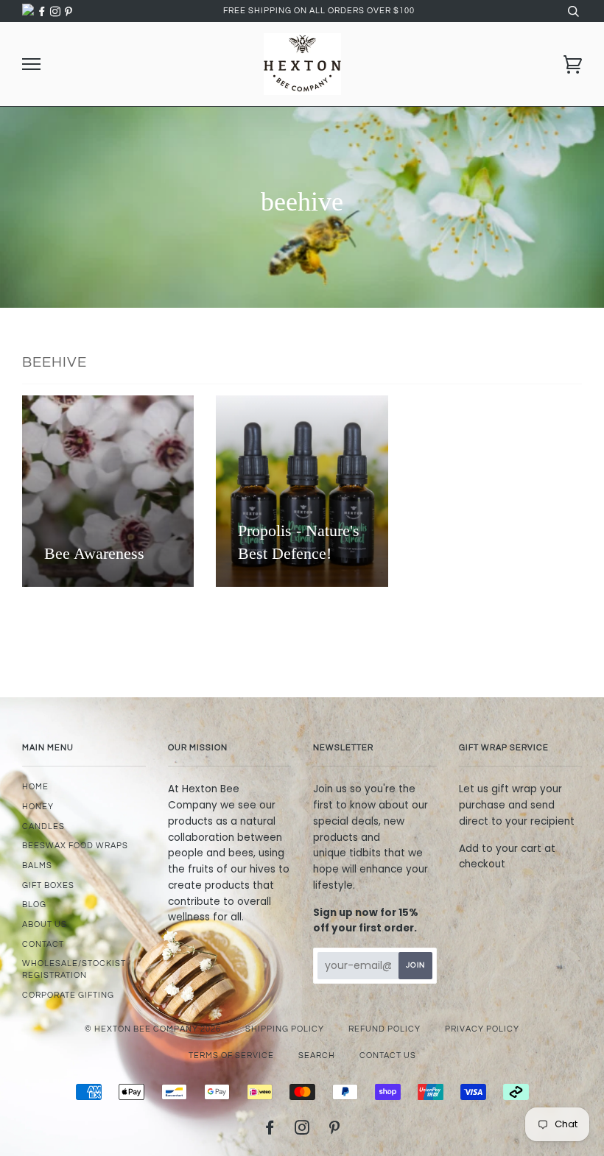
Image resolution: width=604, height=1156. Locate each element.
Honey (38, 807)
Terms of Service (231, 1055)
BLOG (34, 905)
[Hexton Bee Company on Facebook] (43, 11)
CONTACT (43, 944)
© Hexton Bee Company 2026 (153, 1029)
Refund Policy (384, 1029)
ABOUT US (44, 924)
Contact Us (387, 1055)
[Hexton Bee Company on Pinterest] (68, 11)
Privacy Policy (482, 1029)
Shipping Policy (284, 1029)
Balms (37, 865)
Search (316, 1055)
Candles (43, 826)
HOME (35, 787)
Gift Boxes (48, 885)
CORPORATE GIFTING (68, 995)
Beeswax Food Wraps (75, 846)
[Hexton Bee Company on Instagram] (56, 11)
